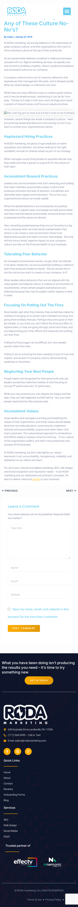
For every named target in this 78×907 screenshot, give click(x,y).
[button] (67, 11)
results (36, 479)
